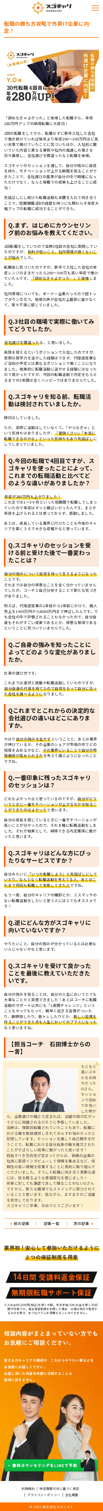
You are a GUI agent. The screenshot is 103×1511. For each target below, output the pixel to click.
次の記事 (81, 1223)
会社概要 (71, 1494)
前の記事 (21, 1223)
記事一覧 (51, 1223)
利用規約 (28, 1488)
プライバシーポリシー (43, 1494)
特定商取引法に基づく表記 (59, 1488)
